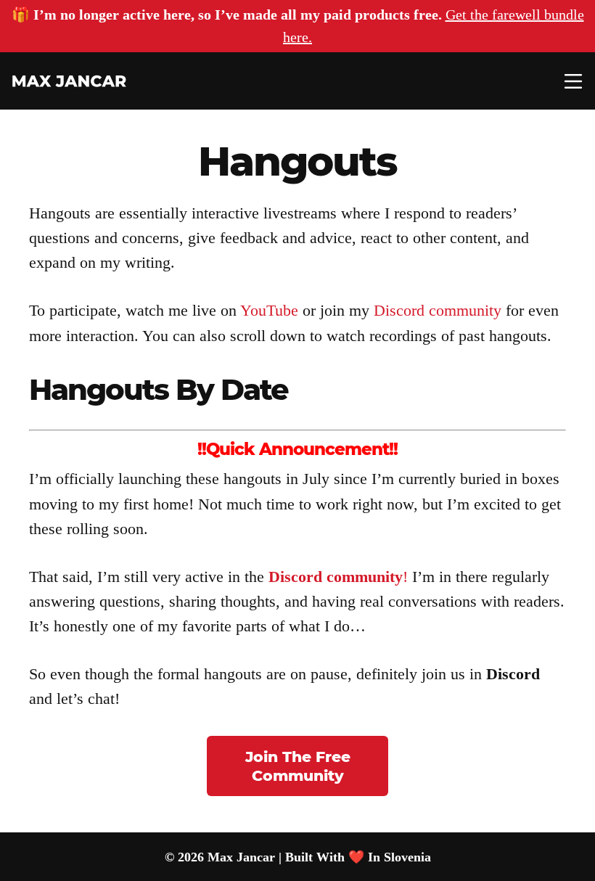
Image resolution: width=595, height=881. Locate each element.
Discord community (437, 310)
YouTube (269, 310)
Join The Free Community (297, 765)
